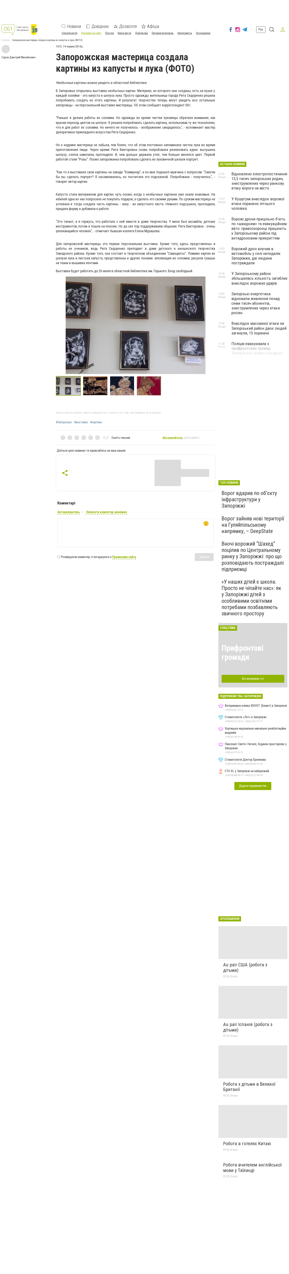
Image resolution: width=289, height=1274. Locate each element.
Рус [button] (260, 29)
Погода (109, 33)
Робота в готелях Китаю (247, 1143)
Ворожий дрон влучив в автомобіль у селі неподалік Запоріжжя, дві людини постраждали (256, 255)
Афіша (153, 26)
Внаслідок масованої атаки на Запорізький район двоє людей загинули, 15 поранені (258, 328)
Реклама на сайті (91, 33)
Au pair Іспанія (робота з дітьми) (247, 1027)
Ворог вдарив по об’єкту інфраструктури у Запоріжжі (249, 499)
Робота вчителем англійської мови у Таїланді (252, 1167)
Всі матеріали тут (253, 679)
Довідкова (141, 33)
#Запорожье (64, 422)
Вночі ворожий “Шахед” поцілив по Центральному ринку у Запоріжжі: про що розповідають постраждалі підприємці (253, 556)
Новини (74, 26)
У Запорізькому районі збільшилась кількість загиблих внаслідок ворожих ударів (259, 278)
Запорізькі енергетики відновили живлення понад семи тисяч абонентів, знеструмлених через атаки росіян (255, 303)
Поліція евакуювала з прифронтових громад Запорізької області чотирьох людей (257, 350)
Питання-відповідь (163, 33)
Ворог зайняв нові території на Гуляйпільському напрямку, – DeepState (253, 524)
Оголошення (203, 33)
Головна (6, 40)
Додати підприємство (253, 786)
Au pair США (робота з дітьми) (245, 967)
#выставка (81, 422)
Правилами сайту (124, 557)
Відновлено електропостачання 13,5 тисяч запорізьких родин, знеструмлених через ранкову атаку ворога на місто (259, 181)
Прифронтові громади (242, 653)
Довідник (100, 26)
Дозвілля (128, 26)
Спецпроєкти (69, 33)
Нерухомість (185, 33)
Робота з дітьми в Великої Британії (249, 1086)
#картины (96, 422)
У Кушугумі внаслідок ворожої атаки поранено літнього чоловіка (257, 204)
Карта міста (124, 33)
